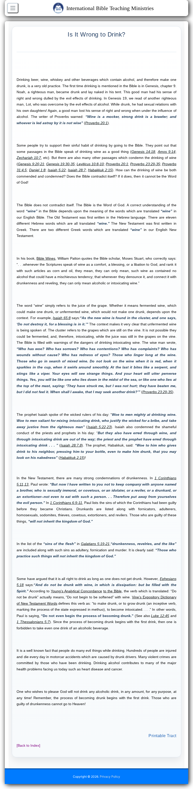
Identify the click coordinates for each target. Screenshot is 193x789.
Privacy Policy (110, 776)
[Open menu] (12, 8)
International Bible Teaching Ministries (110, 8)
